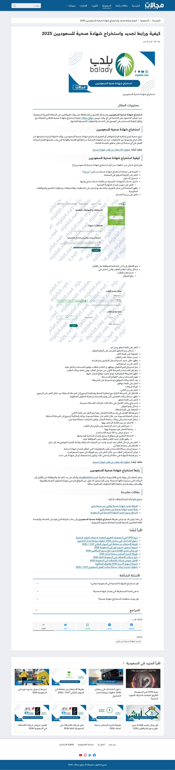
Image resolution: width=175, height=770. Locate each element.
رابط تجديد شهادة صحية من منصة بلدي (119, 509)
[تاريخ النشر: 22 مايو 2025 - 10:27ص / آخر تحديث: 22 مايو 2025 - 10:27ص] (138, 41)
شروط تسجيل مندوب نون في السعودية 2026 (116, 547)
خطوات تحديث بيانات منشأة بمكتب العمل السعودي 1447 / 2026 (107, 567)
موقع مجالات (87, 117)
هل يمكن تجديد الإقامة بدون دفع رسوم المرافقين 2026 (112, 550)
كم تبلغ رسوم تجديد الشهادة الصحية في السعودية (114, 512)
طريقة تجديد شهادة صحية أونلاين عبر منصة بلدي (114, 506)
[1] (73, 165)
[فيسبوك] (94, 755)
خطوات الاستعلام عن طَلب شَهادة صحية (111, 149)
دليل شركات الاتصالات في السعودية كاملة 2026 (115, 557)
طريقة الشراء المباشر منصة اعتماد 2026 (118, 553)
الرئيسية (156, 20)
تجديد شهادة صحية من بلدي (128, 641)
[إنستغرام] (85, 755)
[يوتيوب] (80, 755)
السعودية (144, 20)
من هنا (86, 171)
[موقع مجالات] (154, 5)
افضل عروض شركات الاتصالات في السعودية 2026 (114, 560)
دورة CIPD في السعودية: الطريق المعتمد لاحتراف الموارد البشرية (107, 537)
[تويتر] (90, 755)
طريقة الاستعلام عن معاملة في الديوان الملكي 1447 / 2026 (110, 544)
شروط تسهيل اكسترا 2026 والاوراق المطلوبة (116, 563)
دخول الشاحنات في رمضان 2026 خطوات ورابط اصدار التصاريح (108, 540)
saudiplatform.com (89, 477)
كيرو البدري (147, 41)
